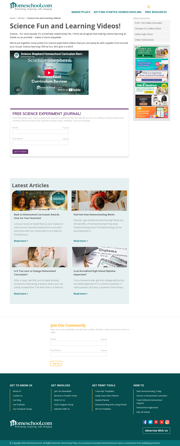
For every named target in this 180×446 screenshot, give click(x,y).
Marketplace (80, 12)
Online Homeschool (144, 39)
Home (12, 18)
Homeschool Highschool (147, 407)
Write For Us (59, 400)
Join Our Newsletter (63, 391)
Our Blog (17, 400)
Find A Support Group (63, 404)
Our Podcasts (19, 404)
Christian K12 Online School (148, 28)
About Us (17, 391)
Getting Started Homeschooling (117, 12)
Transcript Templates (104, 391)
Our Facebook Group (22, 409)
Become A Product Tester (65, 395)
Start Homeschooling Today (148, 391)
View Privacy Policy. (69, 443)
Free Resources (156, 12)
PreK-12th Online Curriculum (148, 22)
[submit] (148, 6)
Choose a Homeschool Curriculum (151, 395)
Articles (21, 18)
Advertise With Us (62, 409)
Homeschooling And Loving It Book (111, 404)
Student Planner (102, 400)
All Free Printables (103, 409)
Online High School (144, 34)
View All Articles (143, 412)
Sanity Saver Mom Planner (107, 395)
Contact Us (17, 395)
